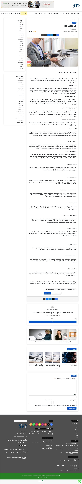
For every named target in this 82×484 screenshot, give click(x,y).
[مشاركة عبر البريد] (45, 35)
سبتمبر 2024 (21, 58)
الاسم (75, 394)
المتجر (45, 13)
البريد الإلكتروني (73, 400)
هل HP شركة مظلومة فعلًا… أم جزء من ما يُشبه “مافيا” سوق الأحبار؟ (67, 446)
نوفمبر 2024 (21, 54)
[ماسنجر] (48, 35)
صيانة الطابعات (20, 109)
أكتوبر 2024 (21, 56)
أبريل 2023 (21, 66)
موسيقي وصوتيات (20, 122)
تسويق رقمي (21, 101)
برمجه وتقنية (21, 95)
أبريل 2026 (21, 22)
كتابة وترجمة (21, 116)
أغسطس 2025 (20, 39)
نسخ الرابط (47, 293)
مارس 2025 (21, 45)
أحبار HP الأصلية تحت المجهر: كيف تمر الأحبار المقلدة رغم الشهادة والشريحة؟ (66, 449)
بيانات (22, 99)
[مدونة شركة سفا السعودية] (76, 6)
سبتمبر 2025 (21, 37)
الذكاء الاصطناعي (20, 91)
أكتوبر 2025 (21, 35)
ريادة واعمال (21, 105)
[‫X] (54, 35)
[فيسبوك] (57, 35)
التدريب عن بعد (20, 88)
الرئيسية (67, 13)
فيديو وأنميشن (20, 114)
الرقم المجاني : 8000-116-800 (22, 433)
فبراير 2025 (21, 47)
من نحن (62, 13)
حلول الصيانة (56, 13)
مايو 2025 (21, 43)
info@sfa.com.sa (18, 434)
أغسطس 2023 (20, 62)
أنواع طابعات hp (71, 289)
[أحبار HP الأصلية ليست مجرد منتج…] (69, 357)
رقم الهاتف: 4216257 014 (22, 432)
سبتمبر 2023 (21, 60)
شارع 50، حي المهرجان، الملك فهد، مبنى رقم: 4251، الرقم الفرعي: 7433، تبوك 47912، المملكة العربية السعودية (16, 439)
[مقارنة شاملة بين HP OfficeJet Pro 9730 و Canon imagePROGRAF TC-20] (52, 357)
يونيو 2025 (21, 41)
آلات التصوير (21, 78)
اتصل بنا (40, 13)
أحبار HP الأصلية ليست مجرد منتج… (69, 364)
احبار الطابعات (21, 82)
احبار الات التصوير (20, 80)
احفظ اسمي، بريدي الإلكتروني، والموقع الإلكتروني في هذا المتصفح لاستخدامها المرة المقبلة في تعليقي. (54, 405)
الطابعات (70, 20)
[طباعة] (42, 35)
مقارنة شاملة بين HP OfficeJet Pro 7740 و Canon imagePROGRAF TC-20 (36, 365)
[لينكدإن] (51, 35)
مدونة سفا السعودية (75, 13)
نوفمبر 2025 (21, 33)
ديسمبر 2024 (21, 52)
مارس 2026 (21, 24)
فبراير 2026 (21, 26)
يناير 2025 (21, 49)
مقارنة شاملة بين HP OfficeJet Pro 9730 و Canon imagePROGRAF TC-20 (53, 365)
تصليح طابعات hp (61, 289)
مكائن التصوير (21, 120)
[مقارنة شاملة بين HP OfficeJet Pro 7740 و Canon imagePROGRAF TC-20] (36, 357)
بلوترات (22, 97)
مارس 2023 (21, 68)
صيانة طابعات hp (50, 289)
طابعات (68, 282)
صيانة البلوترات (21, 107)
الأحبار (22, 84)
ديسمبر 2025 (21, 31)
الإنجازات (22, 86)
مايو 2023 (21, 64)
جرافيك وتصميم (20, 103)
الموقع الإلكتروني (48, 400)
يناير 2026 (21, 28)
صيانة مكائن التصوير (20, 111)
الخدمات (50, 13)
